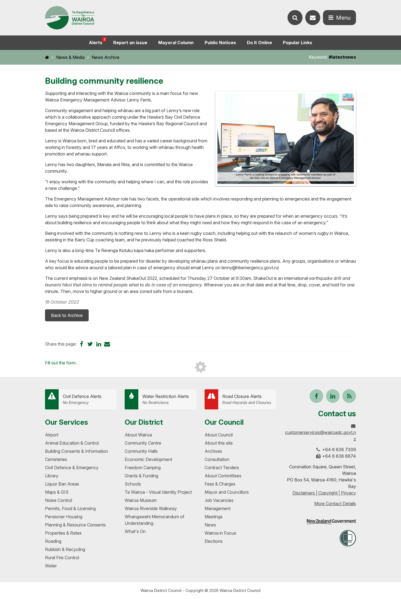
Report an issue (130, 42)
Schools (133, 484)
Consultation (217, 459)
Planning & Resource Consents (75, 525)
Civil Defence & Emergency (71, 467)
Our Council (224, 422)
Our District (144, 422)
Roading (53, 541)
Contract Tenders (222, 467)
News (210, 525)
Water (51, 565)
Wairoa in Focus (220, 533)
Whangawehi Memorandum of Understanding (154, 520)
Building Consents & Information (76, 451)
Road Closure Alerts (246, 399)
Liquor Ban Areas (62, 484)
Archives (213, 451)
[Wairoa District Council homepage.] (69, 18)
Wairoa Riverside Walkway (151, 508)
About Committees (223, 475)
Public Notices (220, 42)
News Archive (105, 57)
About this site (219, 443)
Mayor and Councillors (227, 492)
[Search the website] (295, 17)
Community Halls (141, 451)
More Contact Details (335, 503)
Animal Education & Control (72, 443)
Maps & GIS (56, 492)
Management (218, 508)
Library (51, 475)
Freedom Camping (143, 467)
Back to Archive (67, 315)
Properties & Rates (63, 533)
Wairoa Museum (141, 500)
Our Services (66, 422)
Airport (51, 435)
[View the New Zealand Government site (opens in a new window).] (331, 521)
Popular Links (297, 42)
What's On (135, 531)
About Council (219, 435)
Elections (214, 541)
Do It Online (259, 42)
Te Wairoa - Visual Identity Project (158, 492)
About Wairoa (138, 435)
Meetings (214, 516)
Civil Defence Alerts (82, 399)
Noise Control (58, 500)
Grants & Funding (141, 475)
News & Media (70, 57)
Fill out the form (60, 363)
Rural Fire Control (62, 557)
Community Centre (143, 443)
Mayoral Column (176, 42)
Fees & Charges (220, 484)
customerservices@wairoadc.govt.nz (320, 436)
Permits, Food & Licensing (70, 508)
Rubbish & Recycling (65, 549)
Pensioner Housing (63, 516)
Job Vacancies (219, 500)
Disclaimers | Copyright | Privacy (324, 493)
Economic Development (148, 459)
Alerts (97, 41)
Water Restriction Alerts (165, 399)
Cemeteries (56, 459)
